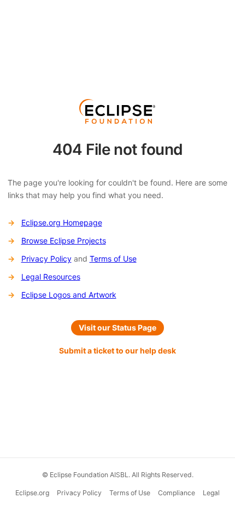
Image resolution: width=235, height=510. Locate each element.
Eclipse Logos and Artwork (68, 294)
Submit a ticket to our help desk (117, 350)
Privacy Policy (46, 258)
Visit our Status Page (117, 327)
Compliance (176, 493)
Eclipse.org (32, 493)
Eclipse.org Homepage (61, 222)
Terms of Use (113, 258)
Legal (211, 493)
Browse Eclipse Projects (63, 240)
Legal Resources (50, 276)
